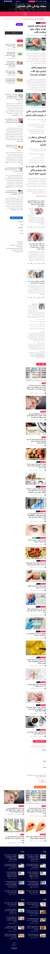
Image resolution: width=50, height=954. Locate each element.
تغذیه (22, 224)
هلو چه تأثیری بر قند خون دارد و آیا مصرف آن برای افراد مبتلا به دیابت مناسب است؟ (36, 466)
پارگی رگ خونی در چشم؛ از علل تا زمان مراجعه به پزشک (37, 541)
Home (42, 19)
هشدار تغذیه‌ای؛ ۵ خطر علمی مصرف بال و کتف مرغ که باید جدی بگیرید (36, 564)
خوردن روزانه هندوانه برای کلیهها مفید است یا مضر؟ (37, 587)
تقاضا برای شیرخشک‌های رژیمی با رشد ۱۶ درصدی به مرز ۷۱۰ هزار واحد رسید (11, 169)
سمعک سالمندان (19, 242)
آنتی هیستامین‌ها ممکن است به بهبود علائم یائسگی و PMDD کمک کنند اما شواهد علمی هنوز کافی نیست (36, 516)
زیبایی (21, 230)
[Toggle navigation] (25, 14)
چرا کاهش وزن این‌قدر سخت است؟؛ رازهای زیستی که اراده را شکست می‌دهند (10, 55)
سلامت (21, 233)
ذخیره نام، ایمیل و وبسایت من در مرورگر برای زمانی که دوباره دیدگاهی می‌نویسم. (36, 776)
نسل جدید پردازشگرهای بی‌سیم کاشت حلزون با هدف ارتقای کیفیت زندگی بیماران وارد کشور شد (36, 415)
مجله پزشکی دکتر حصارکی (31, 6)
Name (44, 761)
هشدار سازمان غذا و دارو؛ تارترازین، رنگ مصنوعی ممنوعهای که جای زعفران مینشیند (36, 661)
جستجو (20, 24)
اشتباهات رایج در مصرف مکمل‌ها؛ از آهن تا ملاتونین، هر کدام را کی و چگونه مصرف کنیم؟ (36, 709)
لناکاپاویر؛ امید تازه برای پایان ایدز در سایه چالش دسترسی (36, 634)
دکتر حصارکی (41, 35)
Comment (44, 750)
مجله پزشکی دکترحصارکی (41, 196)
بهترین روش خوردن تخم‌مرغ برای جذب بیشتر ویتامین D (37, 685)
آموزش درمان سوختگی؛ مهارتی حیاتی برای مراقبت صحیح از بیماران (11, 146)
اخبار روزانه (21, 222)
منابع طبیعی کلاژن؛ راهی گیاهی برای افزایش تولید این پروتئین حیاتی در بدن (10, 80)
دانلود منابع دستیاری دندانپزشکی (16, 245)
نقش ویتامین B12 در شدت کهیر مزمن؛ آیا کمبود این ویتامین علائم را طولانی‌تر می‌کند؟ (10, 64)
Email (44, 767)
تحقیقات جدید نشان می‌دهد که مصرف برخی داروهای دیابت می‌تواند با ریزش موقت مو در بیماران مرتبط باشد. (36, 388)
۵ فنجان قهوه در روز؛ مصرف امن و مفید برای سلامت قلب (36, 733)
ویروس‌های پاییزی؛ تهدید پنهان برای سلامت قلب (32, 19)
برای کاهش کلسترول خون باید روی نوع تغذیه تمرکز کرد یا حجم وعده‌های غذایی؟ (36, 441)
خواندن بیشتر (14, 115)
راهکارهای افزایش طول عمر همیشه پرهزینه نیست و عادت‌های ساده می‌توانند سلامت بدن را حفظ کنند (36, 490)
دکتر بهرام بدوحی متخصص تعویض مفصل (14, 248)
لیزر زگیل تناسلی (20, 247)
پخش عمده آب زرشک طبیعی (17, 250)
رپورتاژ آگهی (20, 227)
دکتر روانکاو (21, 243)
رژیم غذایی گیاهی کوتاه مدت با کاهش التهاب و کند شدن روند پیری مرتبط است (32, 920)
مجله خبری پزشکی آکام (18, 251)
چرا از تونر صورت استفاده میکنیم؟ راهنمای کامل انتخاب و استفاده (10, 72)
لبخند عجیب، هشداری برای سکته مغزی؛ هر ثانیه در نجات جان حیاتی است (36, 610)
